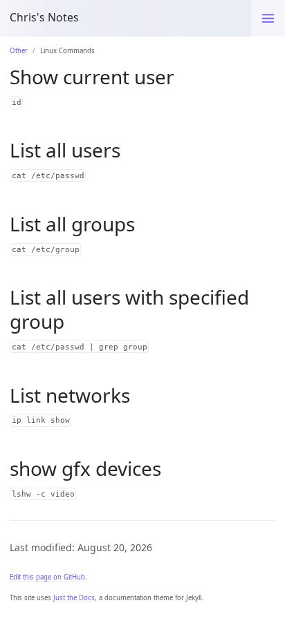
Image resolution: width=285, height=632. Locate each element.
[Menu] (268, 18)
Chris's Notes (44, 17)
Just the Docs (74, 597)
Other (19, 50)
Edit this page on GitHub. (48, 577)
